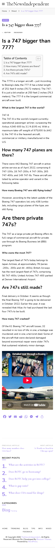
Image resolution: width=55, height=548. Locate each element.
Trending (14, 511)
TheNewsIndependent (27, 4)
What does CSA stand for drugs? (26, 492)
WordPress (32, 541)
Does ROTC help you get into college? (29, 478)
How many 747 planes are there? (23, 66)
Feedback (27, 532)
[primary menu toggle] (3, 4)
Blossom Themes (44, 539)
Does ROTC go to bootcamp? (25, 471)
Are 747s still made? (16, 73)
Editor (8, 32)
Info (40, 528)
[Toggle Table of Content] (37, 58)
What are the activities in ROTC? (27, 464)
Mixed (5, 20)
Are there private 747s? (18, 69)
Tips (33, 528)
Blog (6, 510)
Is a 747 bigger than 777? (19, 62)
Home (5, 528)
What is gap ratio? (18, 485)
